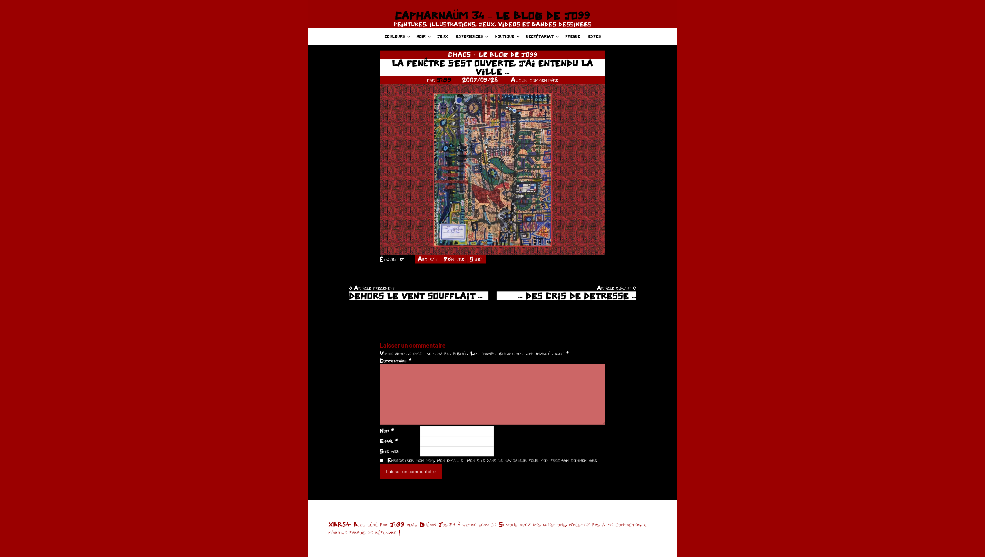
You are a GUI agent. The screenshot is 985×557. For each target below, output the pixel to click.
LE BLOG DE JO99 (508, 54)
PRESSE (572, 36)
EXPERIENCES (469, 36)
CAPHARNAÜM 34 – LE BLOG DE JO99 (492, 15)
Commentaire (395, 360)
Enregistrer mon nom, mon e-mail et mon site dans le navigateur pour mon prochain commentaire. (492, 460)
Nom (387, 430)
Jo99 (444, 80)
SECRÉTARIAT (540, 36)
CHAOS (459, 54)
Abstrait (428, 259)
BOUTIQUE (504, 36)
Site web (389, 451)
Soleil (477, 259)
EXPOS (594, 36)
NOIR (421, 36)
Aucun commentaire (534, 80)
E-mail (389, 440)
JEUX (442, 36)
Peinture (454, 259)
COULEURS (395, 36)
